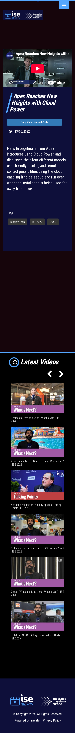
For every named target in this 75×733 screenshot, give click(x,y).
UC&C (53, 222)
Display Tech (17, 222)
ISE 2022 (37, 222)
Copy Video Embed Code (34, 122)
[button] (48, 375)
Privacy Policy (52, 720)
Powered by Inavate (27, 720)
